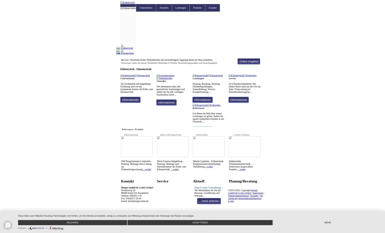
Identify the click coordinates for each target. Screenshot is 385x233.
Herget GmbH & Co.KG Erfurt (243, 191)
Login (231, 201)
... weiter (241, 169)
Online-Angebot (248, 61)
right (263, 70)
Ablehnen (72, 222)
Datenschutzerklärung (238, 195)
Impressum (258, 193)
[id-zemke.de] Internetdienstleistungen (245, 197)
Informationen (130, 99)
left (258, 70)
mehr (327, 222)
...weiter (147, 169)
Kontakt (254, 195)
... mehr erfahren (209, 201)
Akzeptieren (200, 222)
